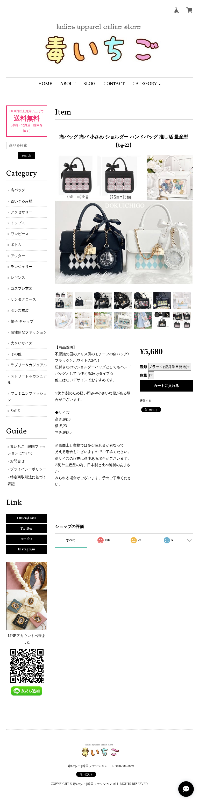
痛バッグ (18, 190)
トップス (18, 223)
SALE (15, 411)
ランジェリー (21, 267)
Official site (26, 518)
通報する (145, 400)
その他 (16, 354)
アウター (18, 256)
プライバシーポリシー (28, 469)
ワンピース (20, 234)
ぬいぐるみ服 (21, 201)
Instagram (26, 549)
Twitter (26, 528)
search (26, 155)
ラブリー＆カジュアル (29, 365)
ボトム (16, 245)
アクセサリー (21, 212)
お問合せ (17, 461)
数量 (143, 375)
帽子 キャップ (22, 321)
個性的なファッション (29, 332)
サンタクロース (23, 299)
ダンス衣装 (20, 311)
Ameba (26, 539)
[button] (147, 84)
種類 (143, 367)
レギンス (18, 278)
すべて (71, 540)
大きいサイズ (21, 343)
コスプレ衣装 (21, 288)
